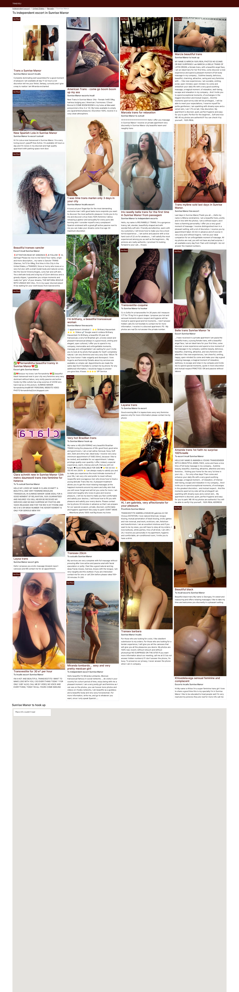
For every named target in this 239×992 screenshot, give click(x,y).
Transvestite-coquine (134, 305)
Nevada (50, 8)
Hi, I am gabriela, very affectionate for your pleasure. (144, 504)
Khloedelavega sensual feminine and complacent (197, 680)
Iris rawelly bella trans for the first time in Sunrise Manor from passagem (145, 213)
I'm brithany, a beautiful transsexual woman (89, 320)
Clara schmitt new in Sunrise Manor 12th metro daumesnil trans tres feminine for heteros (39, 477)
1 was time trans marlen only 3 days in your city (91, 199)
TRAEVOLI (16, 3)
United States (38, 8)
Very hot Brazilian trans (81, 437)
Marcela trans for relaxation (138, 112)
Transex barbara (131, 631)
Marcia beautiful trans (188, 54)
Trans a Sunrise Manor (27, 70)
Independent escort (21, 8)
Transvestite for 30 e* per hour (33, 671)
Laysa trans (21, 558)
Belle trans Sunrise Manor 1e (192, 330)
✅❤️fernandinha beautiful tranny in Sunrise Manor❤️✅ (36, 365)
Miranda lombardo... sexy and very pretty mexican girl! (88, 667)
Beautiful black (184, 589)
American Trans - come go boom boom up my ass (91, 91)
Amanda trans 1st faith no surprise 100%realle (196, 451)
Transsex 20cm (76, 553)
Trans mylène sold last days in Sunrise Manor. (198, 206)
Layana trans (129, 405)
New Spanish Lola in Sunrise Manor (35, 132)
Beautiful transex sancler (29, 247)
